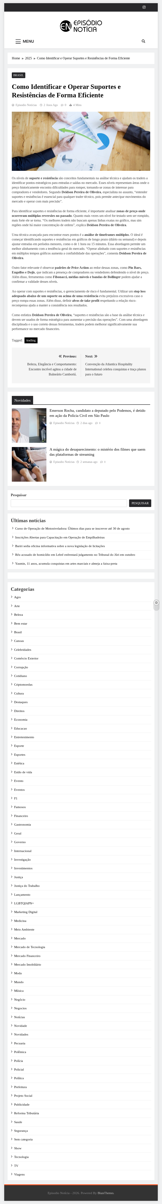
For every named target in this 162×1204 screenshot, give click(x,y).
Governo (20, 842)
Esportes (19, 754)
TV (16, 1165)
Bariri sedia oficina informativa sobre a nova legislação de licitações (60, 546)
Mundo (19, 982)
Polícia (18, 1061)
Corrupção (21, 667)
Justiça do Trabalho (27, 885)
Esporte (19, 745)
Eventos (19, 789)
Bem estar (20, 623)
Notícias (19, 1017)
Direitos (19, 711)
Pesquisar (19, 495)
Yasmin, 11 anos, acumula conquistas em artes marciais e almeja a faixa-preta (66, 563)
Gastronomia (22, 824)
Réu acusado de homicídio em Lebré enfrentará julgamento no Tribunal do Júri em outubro (75, 554)
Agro (17, 597)
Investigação (22, 859)
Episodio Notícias (26, 105)
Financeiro (21, 816)
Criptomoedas (23, 684)
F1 (16, 798)
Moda (18, 973)
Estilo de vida (23, 772)
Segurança (21, 1130)
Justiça (18, 877)
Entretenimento (24, 737)
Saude (18, 1122)
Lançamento (22, 894)
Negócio (19, 999)
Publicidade (22, 1104)
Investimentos (23, 868)
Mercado (20, 938)
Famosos (20, 807)
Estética (19, 763)
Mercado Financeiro (27, 956)
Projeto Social (23, 1095)
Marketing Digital (25, 912)
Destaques (21, 702)
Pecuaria (19, 1043)
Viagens (19, 1174)
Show (18, 1148)
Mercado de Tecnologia (29, 947)
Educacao (20, 728)
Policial (19, 1069)
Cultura (19, 693)
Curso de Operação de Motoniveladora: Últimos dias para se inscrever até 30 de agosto (72, 528)
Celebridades (22, 649)
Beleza (18, 614)
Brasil (18, 75)
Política (19, 1078)
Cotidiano (20, 676)
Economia (20, 719)
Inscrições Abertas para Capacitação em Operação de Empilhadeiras (60, 537)
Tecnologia (21, 1157)
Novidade (20, 1025)
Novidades (21, 1034)
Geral (17, 833)
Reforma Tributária (26, 1113)
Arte (17, 606)
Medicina (20, 921)
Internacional (22, 851)
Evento (18, 781)
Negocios (20, 1008)
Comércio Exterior (26, 658)
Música (19, 990)
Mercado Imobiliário (27, 964)
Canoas (19, 641)
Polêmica (20, 1052)
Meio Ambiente (24, 929)
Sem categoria (23, 1139)
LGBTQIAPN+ (24, 903)
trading (31, 340)
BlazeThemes (105, 1193)
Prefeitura (20, 1087)
